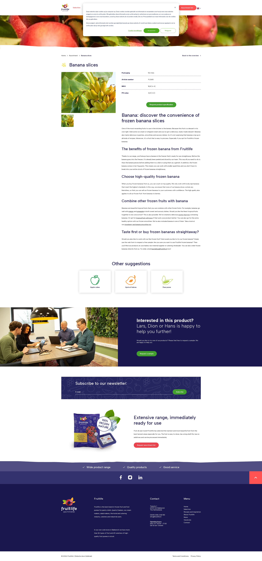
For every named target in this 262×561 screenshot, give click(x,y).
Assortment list (187, 8)
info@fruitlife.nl (155, 517)
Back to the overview (190, 56)
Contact (187, 523)
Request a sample (147, 354)
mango (130, 211)
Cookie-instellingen (135, 30)
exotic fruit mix (184, 215)
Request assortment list (146, 445)
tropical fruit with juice (144, 218)
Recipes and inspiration (192, 512)
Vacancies (187, 520)
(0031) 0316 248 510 (157, 515)
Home (63, 56)
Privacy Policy (196, 556)
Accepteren (151, 30)
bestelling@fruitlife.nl (159, 249)
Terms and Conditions (180, 556)
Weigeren (168, 30)
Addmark (88, 556)
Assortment (73, 56)
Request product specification (161, 104)
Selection (76, 8)
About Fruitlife (189, 515)
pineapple (140, 211)
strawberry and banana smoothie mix (137, 225)
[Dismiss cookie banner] (175, 7)
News (186, 517)
